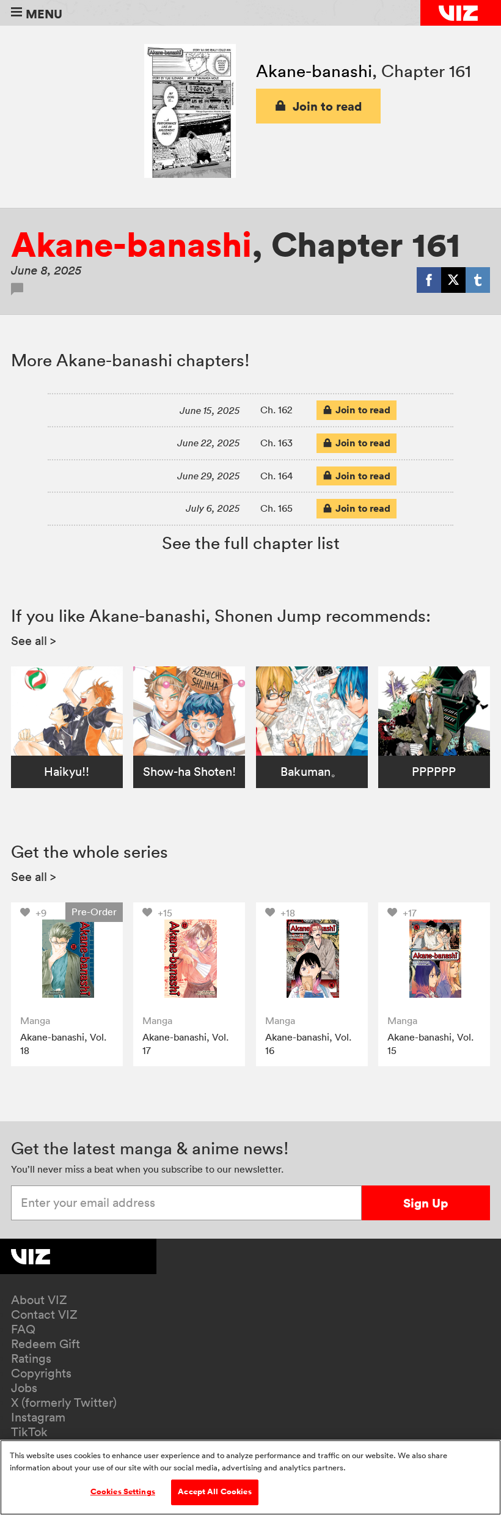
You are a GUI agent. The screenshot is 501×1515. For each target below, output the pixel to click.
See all (33, 640)
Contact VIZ (44, 1314)
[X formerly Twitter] (453, 280)
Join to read (327, 106)
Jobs (24, 1387)
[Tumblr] (478, 280)
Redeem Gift (45, 1343)
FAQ (23, 1329)
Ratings (31, 1358)
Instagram (38, 1417)
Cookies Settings (122, 1491)
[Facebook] (429, 280)
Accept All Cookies (214, 1491)
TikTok (29, 1432)
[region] (250, 1477)
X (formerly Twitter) (64, 1402)
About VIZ (39, 1299)
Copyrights (41, 1373)
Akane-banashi (314, 71)
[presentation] (67, 958)
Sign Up (425, 1203)
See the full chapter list (251, 543)
